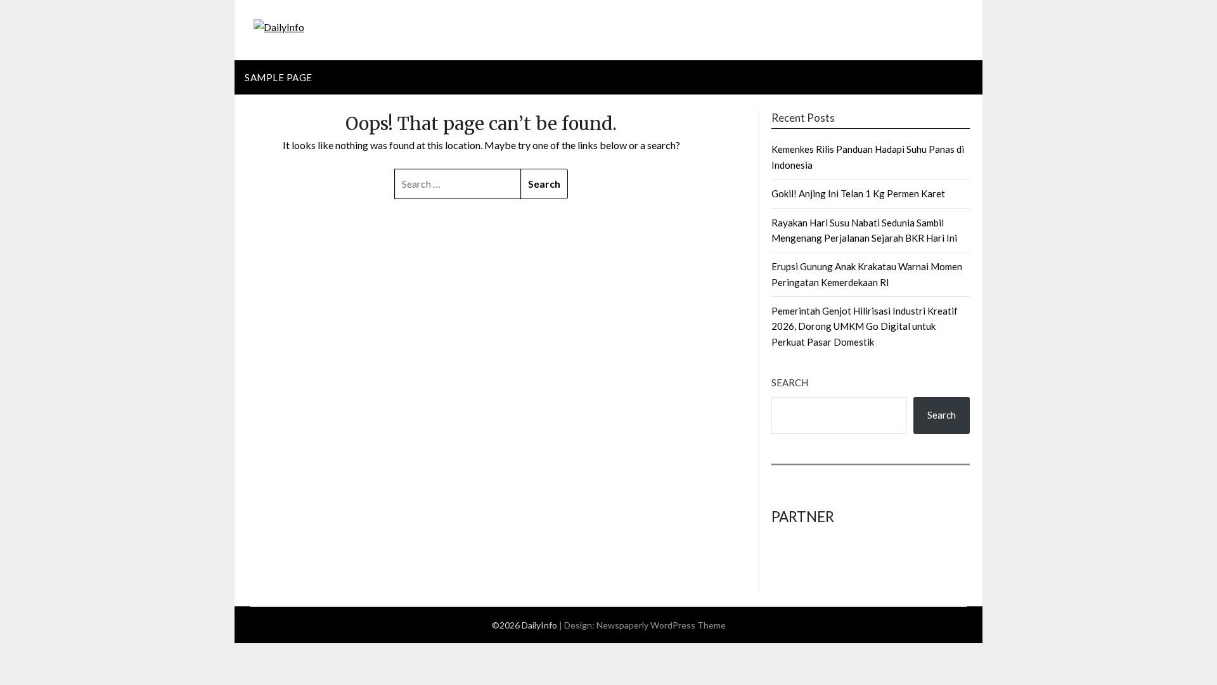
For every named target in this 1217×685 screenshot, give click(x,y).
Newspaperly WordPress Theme (661, 625)
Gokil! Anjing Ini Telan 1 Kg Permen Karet (858, 193)
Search (789, 382)
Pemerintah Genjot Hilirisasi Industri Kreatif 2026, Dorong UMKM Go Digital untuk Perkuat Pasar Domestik (864, 326)
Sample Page (278, 77)
